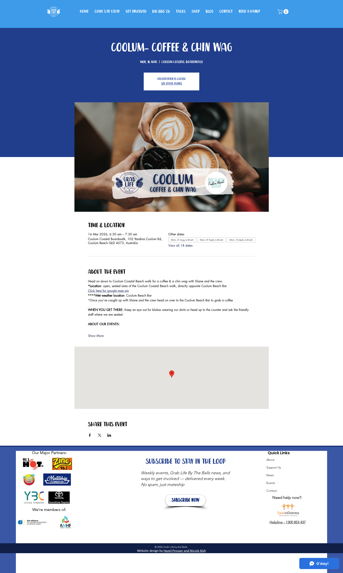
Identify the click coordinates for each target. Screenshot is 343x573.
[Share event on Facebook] (90, 435)
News (270, 475)
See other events (171, 83)
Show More (96, 336)
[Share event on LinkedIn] (109, 435)
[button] (283, 11)
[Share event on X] (99, 435)
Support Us (273, 467)
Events (270, 483)
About (270, 460)
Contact (271, 491)
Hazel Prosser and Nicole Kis (184, 551)
